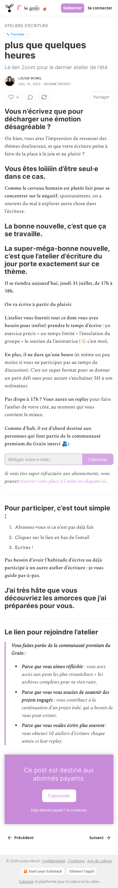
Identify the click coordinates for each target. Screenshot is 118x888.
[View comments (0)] (30, 97)
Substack (26, 881)
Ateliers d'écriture (26, 25)
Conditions (76, 861)
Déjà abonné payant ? (59, 810)
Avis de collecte (99, 861)
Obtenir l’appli (82, 871)
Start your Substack (45, 871)
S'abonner (72, 8)
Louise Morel (30, 78)
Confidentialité (53, 861)
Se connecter (100, 8)
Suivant (96, 837)
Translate (17, 34)
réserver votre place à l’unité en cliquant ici (63, 481)
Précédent (24, 837)
